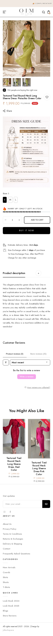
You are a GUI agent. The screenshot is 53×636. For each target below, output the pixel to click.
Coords (6, 572)
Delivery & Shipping (12, 543)
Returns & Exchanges (13, 538)
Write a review (26, 376)
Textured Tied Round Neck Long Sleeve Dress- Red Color (14, 464)
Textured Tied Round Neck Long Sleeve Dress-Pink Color (39, 468)
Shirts (5, 577)
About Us (7, 524)
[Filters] (6, 362)
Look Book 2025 (11, 605)
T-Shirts (6, 587)
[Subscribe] (46, 504)
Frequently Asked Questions (16, 553)
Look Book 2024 (11, 600)
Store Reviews (9, 615)
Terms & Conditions (12, 533)
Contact (6, 548)
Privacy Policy (9, 529)
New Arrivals (9, 567)
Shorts (6, 582)
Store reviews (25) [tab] (38, 354)
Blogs (5, 610)
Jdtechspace (8, 630)
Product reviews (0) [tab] (14, 354)
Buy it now (26, 230)
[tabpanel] (8, 82)
